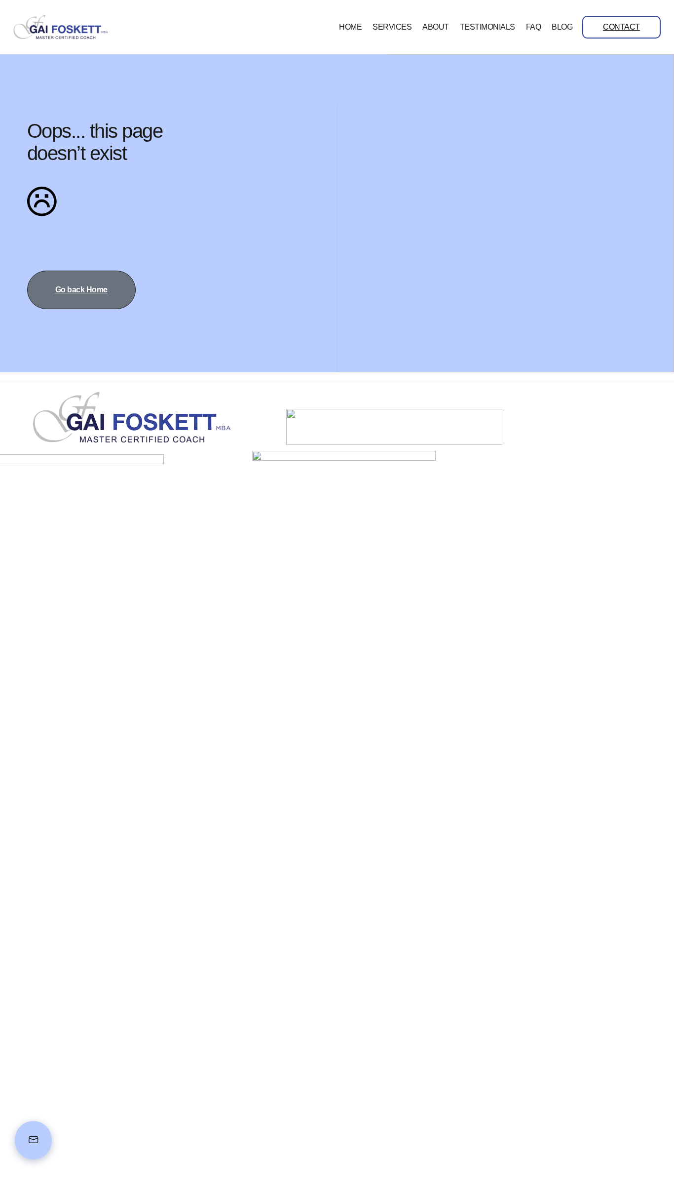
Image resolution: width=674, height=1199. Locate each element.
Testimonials (487, 27)
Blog (562, 27)
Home (350, 27)
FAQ (533, 27)
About (435, 27)
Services (392, 27)
